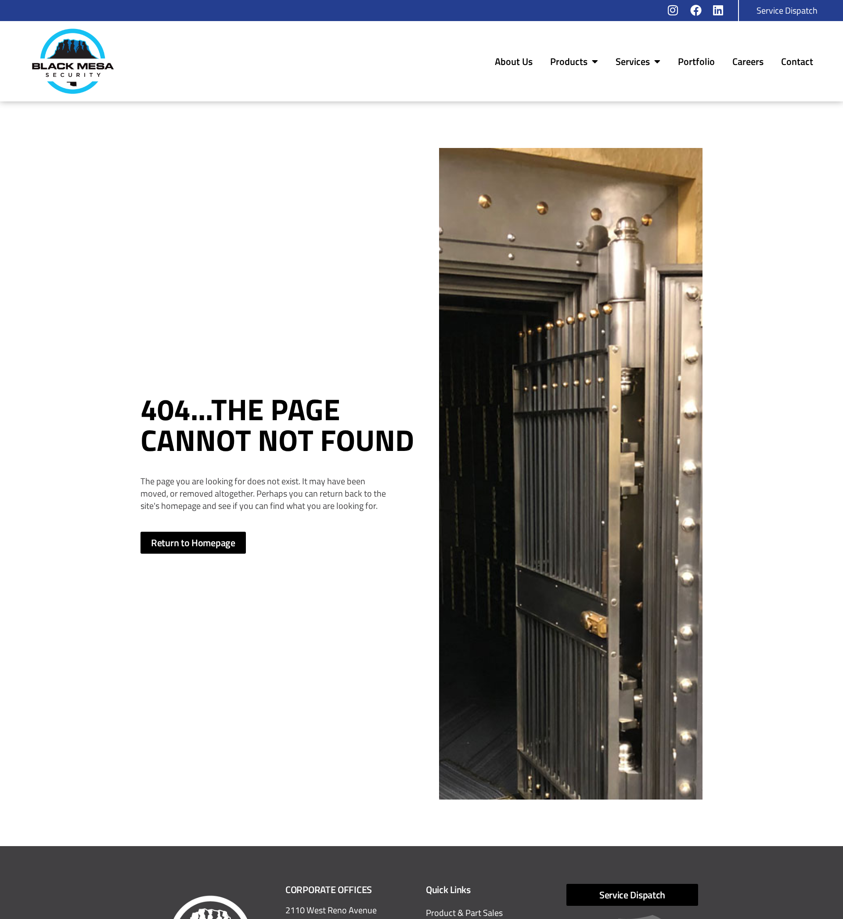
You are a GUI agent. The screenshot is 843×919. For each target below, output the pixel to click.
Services (633, 61)
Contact (797, 61)
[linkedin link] (721, 10)
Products (568, 61)
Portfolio (696, 61)
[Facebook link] (698, 10)
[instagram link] (676, 10)
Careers (748, 61)
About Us (514, 61)
